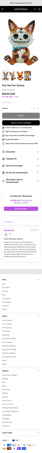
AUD (16, 440)
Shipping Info (11, 159)
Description (10, 152)
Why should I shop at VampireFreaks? (14, 181)
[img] (9, 230)
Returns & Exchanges (14, 166)
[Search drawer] (35, 9)
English (4, 440)
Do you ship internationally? (17, 173)
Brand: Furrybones (8, 90)
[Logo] (21, 9)
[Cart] (39, 9)
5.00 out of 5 (27, 200)
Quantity (5, 108)
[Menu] (2, 9)
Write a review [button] (21, 209)
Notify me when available (21, 123)
